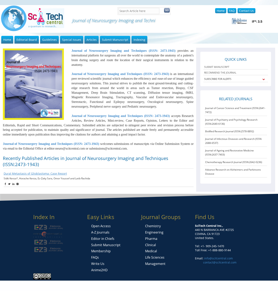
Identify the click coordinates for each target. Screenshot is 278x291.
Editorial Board (26, 40)
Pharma (151, 238)
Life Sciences (154, 257)
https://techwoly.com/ (160, 282)
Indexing (139, 40)
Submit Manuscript (115, 40)
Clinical (150, 245)
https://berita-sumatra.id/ (45, 282)
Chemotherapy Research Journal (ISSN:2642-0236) (233, 162)
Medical (151, 251)
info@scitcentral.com (218, 258)
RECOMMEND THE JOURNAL (220, 72)
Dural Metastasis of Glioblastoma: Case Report (35, 173)
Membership (101, 251)
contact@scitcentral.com (219, 262)
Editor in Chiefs (102, 238)
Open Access (101, 226)
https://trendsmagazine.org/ (194, 282)
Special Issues (71, 40)
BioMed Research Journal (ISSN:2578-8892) (229, 131)
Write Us (97, 263)
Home (221, 11)
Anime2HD (99, 270)
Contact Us (246, 11)
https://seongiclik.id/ (14, 282)
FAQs (95, 257)
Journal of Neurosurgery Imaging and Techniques (123, 50)
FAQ (232, 11)
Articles (91, 40)
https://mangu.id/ (104, 282)
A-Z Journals (100, 232)
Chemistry (153, 226)
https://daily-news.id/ (77, 282)
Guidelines (49, 40)
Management (155, 263)
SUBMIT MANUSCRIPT (216, 67)
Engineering (154, 232)
